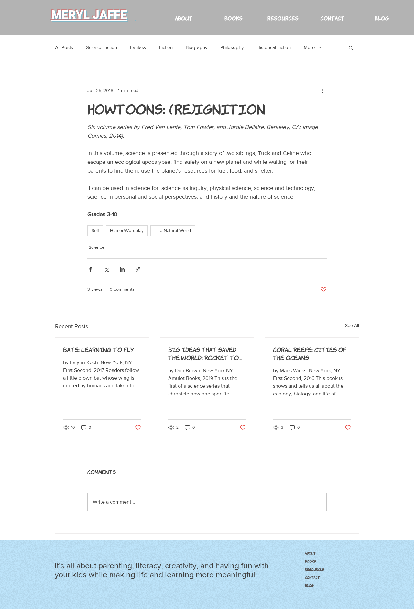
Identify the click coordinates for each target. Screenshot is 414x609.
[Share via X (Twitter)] (106, 269)
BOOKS (310, 561)
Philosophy (232, 47)
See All (352, 325)
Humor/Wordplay (127, 230)
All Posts (64, 47)
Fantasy (138, 47)
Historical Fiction (273, 47)
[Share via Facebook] (90, 269)
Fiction (166, 47)
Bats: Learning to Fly (98, 349)
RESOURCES (314, 569)
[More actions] (323, 90)
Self (95, 230)
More (309, 47)
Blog (309, 585)
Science (96, 247)
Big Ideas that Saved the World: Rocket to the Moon (203, 353)
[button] (282, 15)
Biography (196, 47)
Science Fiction (101, 47)
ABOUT (310, 553)
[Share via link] (138, 269)
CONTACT (312, 577)
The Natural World (173, 230)
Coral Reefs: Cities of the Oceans (309, 353)
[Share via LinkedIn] (122, 269)
